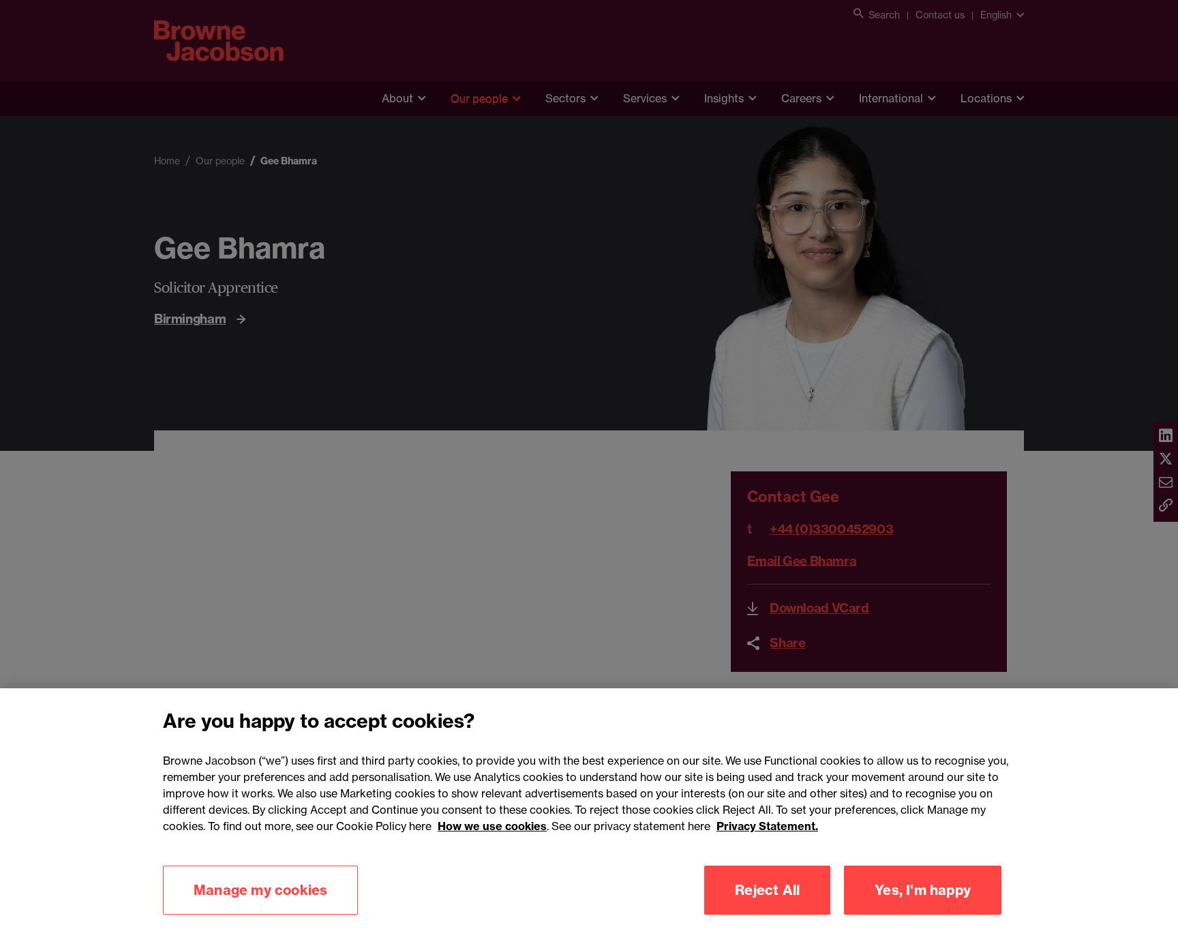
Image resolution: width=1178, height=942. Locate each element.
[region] (589, 815)
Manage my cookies (260, 889)
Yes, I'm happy (923, 889)
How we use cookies (492, 826)
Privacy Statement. (767, 826)
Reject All (767, 889)
